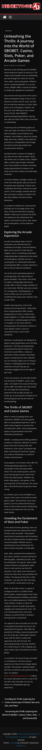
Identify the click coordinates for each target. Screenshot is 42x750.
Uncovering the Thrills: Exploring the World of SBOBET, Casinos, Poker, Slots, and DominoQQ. (19, 714)
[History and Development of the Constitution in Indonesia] (4, 17)
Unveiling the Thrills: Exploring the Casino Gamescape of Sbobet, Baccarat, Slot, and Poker (22, 702)
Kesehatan (8, 31)
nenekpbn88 (21, 65)
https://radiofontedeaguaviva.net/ (17, 676)
